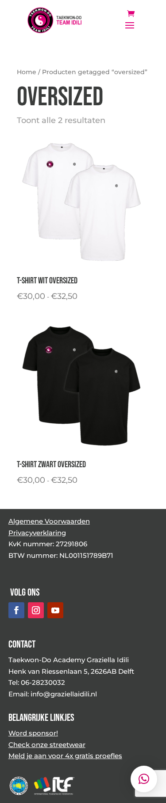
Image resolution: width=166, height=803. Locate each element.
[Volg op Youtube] (55, 610)
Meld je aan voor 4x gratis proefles (65, 755)
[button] (144, 779)
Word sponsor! (33, 733)
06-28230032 (43, 682)
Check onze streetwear (46, 744)
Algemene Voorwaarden (49, 521)
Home (26, 72)
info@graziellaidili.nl (64, 694)
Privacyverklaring (37, 533)
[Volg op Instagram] (36, 610)
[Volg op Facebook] (16, 610)
